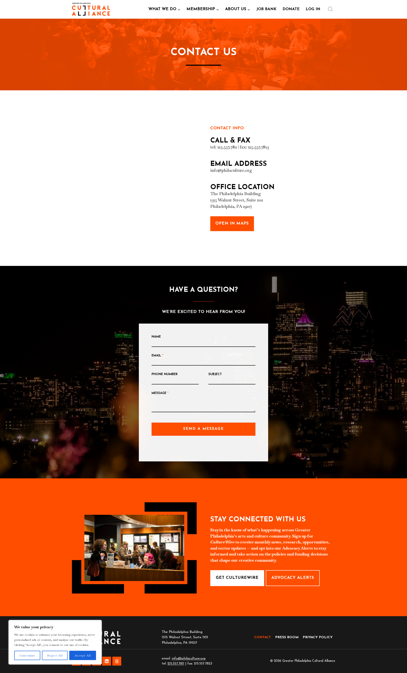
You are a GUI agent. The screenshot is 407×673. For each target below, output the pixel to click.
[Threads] (116, 661)
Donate (291, 9)
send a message (203, 429)
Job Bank (267, 11)
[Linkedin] (106, 661)
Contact (262, 637)
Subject (215, 374)
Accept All (83, 655)
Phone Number (165, 374)
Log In (314, 11)
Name (156, 336)
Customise (27, 655)
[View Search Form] (330, 9)
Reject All (55, 655)
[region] (55, 642)
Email (157, 355)
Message (160, 393)
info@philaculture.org (188, 658)
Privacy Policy (318, 637)
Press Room (287, 637)
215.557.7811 (175, 663)
